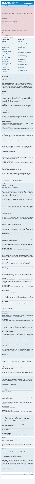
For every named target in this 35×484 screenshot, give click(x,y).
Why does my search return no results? (22, 55)
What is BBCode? (4, 66)
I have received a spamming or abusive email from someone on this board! (25, 49)
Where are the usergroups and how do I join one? (23, 42)
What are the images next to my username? (6, 51)
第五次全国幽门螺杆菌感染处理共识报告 (7, 34)
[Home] (5, 2)
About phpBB (23, 451)
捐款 (21, 30)
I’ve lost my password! (4, 44)
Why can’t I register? (4, 41)
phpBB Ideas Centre (4, 456)
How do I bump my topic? (4, 64)
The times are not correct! (4, 49)
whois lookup (21, 461)
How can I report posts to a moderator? (6, 62)
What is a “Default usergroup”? (21, 44)
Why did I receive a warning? (5, 61)
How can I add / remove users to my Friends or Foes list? (24, 52)
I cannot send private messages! (21, 47)
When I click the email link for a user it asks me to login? (8, 53)
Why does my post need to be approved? (6, 63)
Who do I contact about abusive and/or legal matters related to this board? (25, 69)
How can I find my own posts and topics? (22, 57)
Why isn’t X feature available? (21, 68)
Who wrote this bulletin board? (21, 67)
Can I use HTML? (4, 67)
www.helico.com (23, 11)
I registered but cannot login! (5, 42)
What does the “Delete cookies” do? (6, 45)
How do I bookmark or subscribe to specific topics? (23, 60)
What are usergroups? (20, 41)
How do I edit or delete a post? (5, 56)
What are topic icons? (4, 72)
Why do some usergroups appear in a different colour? (24, 43)
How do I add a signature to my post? (6, 57)
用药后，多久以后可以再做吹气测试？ (6, 35)
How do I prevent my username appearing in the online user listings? (9, 48)
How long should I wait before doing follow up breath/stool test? (9, 21)
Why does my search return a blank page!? (22, 56)
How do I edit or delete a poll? (5, 59)
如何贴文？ (3, 33)
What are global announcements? (5, 69)
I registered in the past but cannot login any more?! (7, 43)
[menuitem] (6, 5)
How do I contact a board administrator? (22, 70)
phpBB (14, 158)
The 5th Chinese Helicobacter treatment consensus (8, 20)
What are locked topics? (4, 71)
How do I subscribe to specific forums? (22, 61)
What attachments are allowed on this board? (23, 64)
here (18, 9)
